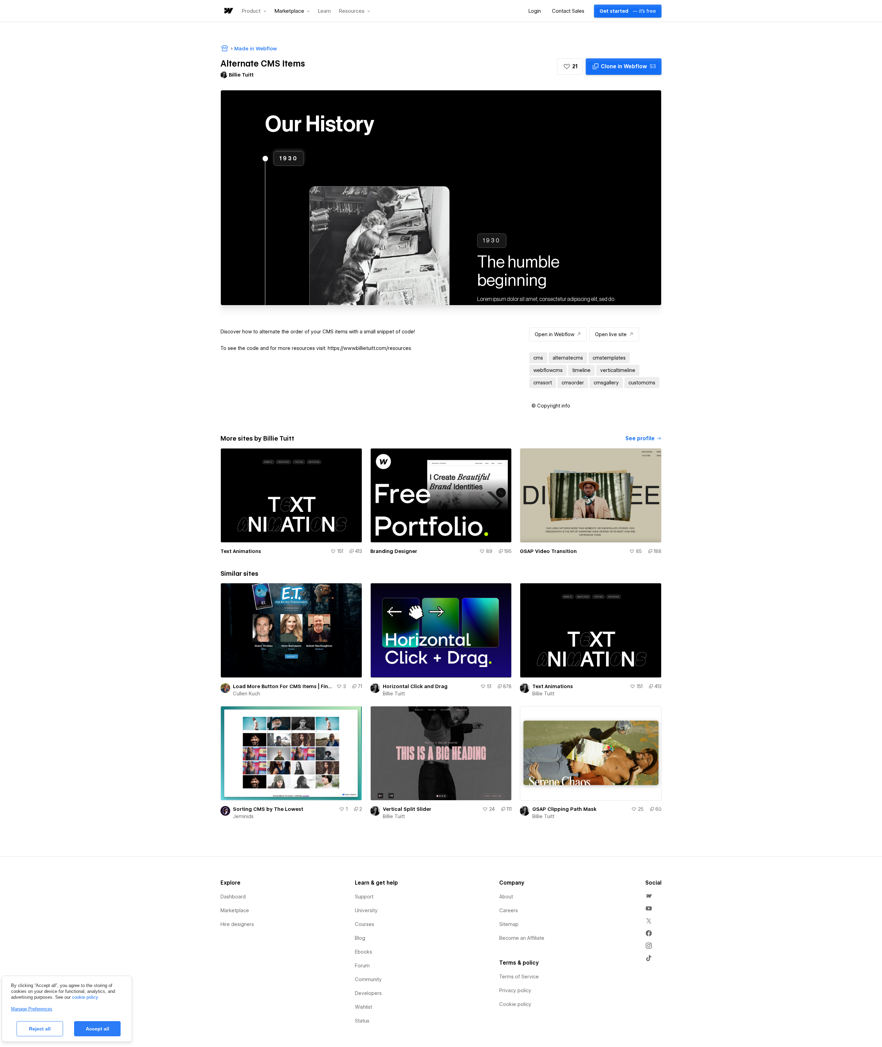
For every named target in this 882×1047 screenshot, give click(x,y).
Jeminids (243, 816)
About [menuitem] (506, 896)
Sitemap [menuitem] (509, 924)
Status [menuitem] (362, 1021)
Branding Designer (393, 551)
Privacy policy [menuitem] (515, 990)
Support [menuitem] (364, 896)
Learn (324, 11)
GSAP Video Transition (548, 551)
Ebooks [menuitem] (363, 952)
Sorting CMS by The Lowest (268, 809)
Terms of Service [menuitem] (519, 976)
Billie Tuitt (394, 693)
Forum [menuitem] (362, 965)
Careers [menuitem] (508, 910)
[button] (254, 11)
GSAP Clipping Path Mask (564, 809)
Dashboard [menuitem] (233, 896)
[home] (228, 11)
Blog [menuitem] (360, 938)
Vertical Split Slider (407, 809)
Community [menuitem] (368, 979)
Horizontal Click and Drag (415, 686)
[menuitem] (648, 896)
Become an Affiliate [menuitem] (521, 938)
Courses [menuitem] (364, 924)
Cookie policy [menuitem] (515, 1004)
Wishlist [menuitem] (363, 1007)
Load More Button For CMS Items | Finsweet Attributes (283, 686)
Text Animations (240, 551)
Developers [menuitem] (368, 993)
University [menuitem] (366, 910)
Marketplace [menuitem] (234, 910)
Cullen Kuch (246, 693)
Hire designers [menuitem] (237, 924)
